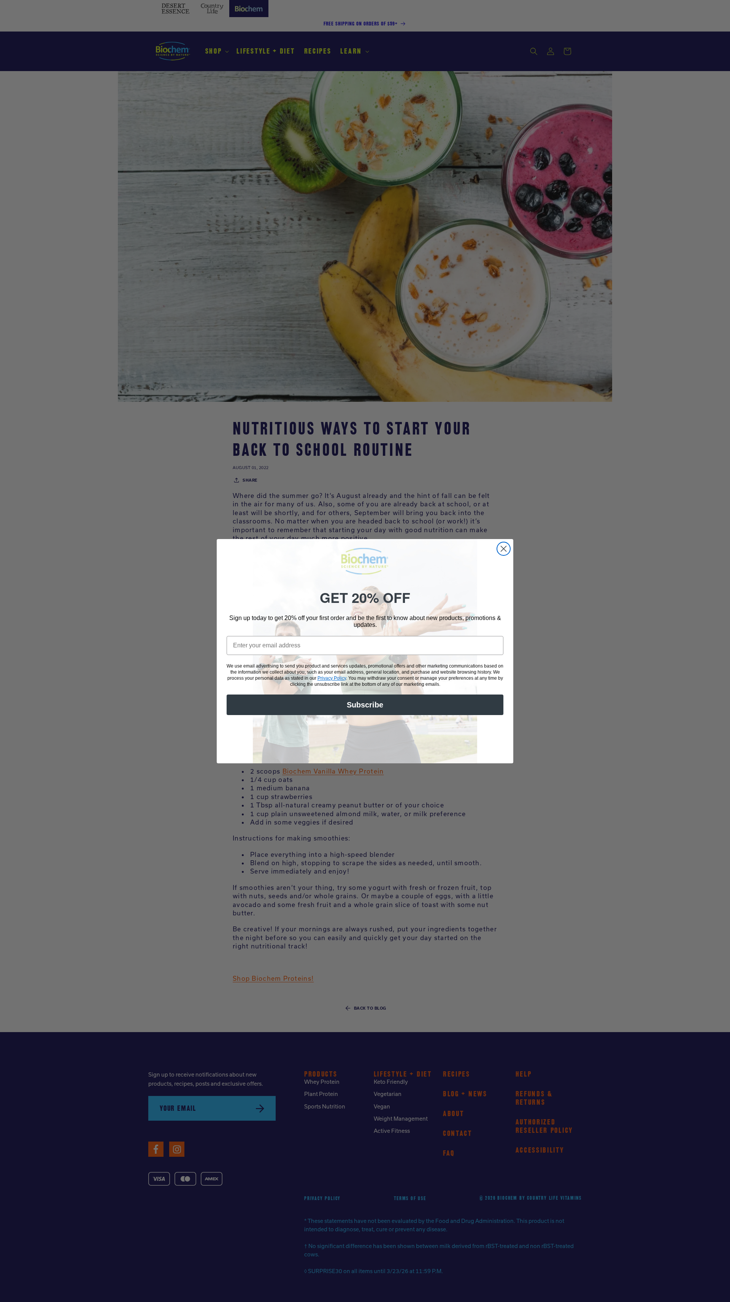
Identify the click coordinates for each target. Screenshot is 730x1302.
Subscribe (365, 705)
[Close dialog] (503, 548)
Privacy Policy (331, 678)
